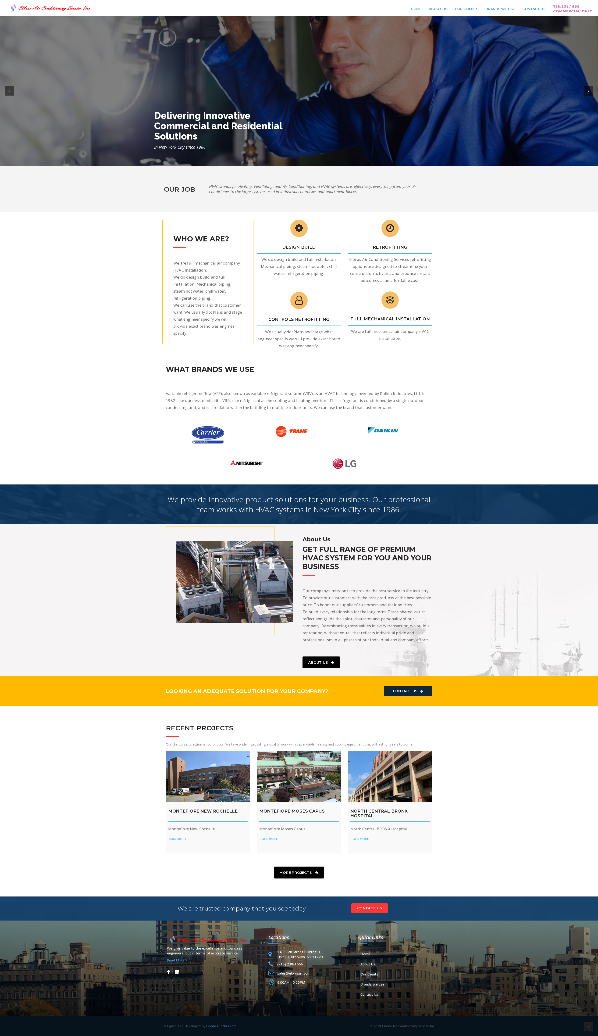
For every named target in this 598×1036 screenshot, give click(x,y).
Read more (177, 839)
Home (416, 9)
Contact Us (533, 9)
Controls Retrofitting (298, 319)
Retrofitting (390, 247)
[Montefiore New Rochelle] (208, 776)
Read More (176, 960)
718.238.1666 (572, 8)
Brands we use (500, 9)
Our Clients (466, 9)
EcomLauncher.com (221, 1026)
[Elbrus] (50, 8)
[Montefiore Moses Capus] (299, 776)
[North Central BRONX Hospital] (390, 776)
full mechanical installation (390, 319)
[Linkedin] (177, 972)
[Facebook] (168, 972)
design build (299, 247)
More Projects (296, 872)
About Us (438, 9)
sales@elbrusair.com (293, 973)
